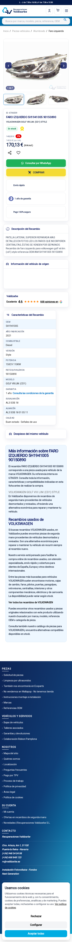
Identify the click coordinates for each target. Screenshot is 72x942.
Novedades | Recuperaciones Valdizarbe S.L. (27, 822)
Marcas (8, 702)
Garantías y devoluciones (17, 733)
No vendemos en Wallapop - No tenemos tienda (29, 691)
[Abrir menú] (66, 10)
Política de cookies (13, 797)
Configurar (36, 924)
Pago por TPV (11, 775)
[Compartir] (9, 152)
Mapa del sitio (11, 753)
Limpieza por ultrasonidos (17, 680)
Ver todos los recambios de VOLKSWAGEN (31, 602)
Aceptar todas (36, 933)
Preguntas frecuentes (15, 770)
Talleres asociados (13, 728)
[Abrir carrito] (57, 10)
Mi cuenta (9, 811)
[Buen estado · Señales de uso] (22, 128)
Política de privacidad (15, 786)
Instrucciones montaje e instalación (22, 697)
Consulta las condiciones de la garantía (33, 393)
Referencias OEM (13, 708)
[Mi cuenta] (49, 11)
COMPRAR (38, 172)
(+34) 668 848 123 (11, 857)
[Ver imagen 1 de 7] (13, 99)
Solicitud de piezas (13, 675)
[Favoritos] (18, 152)
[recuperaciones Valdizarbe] (14, 10)
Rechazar (36, 916)
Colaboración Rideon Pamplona (20, 739)
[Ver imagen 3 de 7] (58, 99)
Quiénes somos (12, 759)
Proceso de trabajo (14, 781)
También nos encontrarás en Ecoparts (24, 686)
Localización (10, 764)
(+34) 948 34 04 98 (12, 853)
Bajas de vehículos (13, 722)
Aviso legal (9, 792)
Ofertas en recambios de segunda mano (25, 817)
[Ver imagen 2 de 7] (36, 99)
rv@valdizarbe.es (11, 861)
